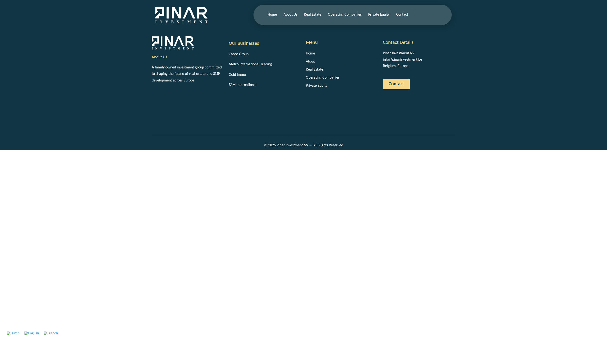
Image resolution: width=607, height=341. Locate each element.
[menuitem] (13, 333)
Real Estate (312, 15)
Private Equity (379, 15)
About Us (290, 15)
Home (272, 15)
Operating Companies (345, 15)
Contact (402, 15)
